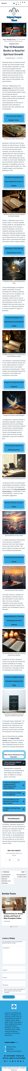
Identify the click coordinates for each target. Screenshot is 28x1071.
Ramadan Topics (14, 43)
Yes (10, 860)
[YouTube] (16, 4)
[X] (18, 2)
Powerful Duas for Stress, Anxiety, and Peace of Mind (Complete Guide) (13, 916)
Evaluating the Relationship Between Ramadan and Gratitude (6, 877)
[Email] (13, 1061)
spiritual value (6, 88)
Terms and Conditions (14, 1051)
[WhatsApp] (20, 4)
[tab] (10, 926)
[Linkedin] (22, 2)
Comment (6, 948)
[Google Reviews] (15, 1061)
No (18, 860)
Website (5, 985)
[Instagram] (20, 2)
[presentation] (14, 904)
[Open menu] (14, 3)
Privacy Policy (11, 1047)
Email (5, 977)
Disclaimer (10, 1049)
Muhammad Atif (11, 58)
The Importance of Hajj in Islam (21, 874)
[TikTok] (18, 4)
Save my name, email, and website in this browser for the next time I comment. (14, 991)
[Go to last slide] (4, 911)
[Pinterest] (24, 2)
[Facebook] (16, 2)
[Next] (23, 911)
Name (5, 970)
